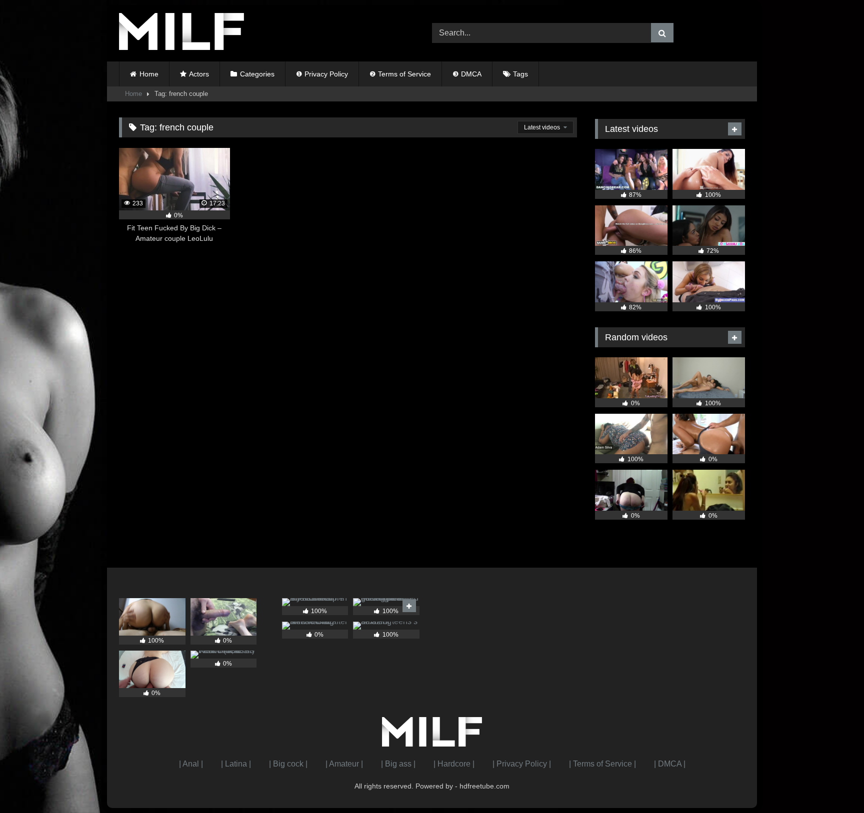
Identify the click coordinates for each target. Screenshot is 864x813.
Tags (520, 74)
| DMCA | (670, 764)
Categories (257, 74)
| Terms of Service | (602, 764)
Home (149, 74)
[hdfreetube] (181, 33)
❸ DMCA (467, 74)
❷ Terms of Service (400, 74)
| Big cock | (288, 764)
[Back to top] (833, 783)
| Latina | (236, 764)
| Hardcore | (454, 764)
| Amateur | (344, 764)
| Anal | (191, 764)
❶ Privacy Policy (322, 74)
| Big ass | (398, 764)
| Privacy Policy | (521, 764)
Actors (199, 74)
